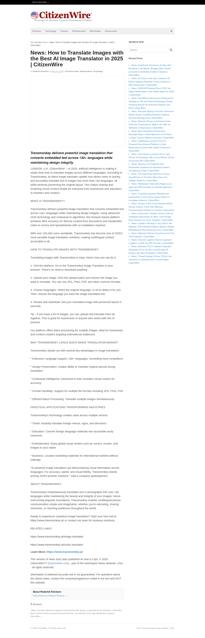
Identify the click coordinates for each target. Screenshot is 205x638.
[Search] (171, 50)
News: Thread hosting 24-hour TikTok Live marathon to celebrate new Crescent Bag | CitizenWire (150, 259)
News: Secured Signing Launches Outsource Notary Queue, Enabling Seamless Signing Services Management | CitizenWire (151, 114)
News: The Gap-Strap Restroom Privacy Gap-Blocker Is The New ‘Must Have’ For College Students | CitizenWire (149, 177)
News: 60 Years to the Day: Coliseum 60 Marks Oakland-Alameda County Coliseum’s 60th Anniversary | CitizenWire (149, 81)
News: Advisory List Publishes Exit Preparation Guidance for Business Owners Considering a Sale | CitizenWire (149, 167)
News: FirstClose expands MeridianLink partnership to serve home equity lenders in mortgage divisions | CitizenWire (149, 196)
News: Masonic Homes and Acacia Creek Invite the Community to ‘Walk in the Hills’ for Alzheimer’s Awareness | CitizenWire (149, 124)
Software (37, 604)
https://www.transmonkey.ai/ (65, 551)
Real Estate (95, 31)
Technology (50, 31)
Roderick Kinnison (41, 71)
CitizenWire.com (58, 563)
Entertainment (79, 31)
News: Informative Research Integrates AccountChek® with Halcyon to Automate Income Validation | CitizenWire (76, 610)
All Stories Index (72, 71)
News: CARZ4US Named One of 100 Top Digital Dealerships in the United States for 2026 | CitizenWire (151, 91)
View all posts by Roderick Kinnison (50, 595)
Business (37, 31)
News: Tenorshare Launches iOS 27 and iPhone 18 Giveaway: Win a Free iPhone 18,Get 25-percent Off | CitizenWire (151, 157)
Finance (64, 31)
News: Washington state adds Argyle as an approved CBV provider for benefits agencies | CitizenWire (150, 187)
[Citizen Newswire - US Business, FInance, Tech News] (61, 20)
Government (111, 31)
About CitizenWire (39, 2)
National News (86, 71)
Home (45, 42)
